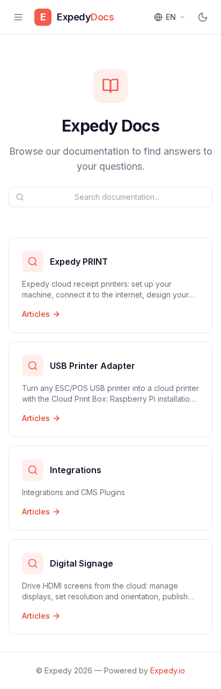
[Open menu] (18, 17)
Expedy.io (167, 670)
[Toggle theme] (202, 17)
